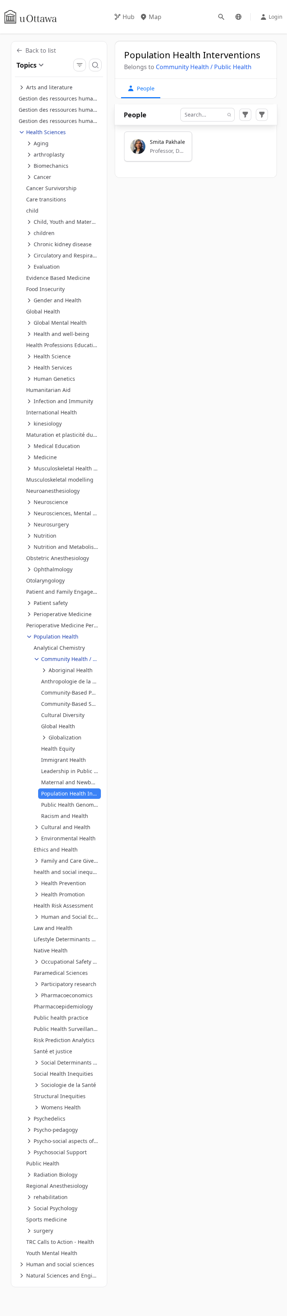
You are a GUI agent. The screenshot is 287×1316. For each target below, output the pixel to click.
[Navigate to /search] (221, 17)
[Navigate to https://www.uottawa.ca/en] (30, 16)
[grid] (196, 150)
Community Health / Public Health (203, 67)
